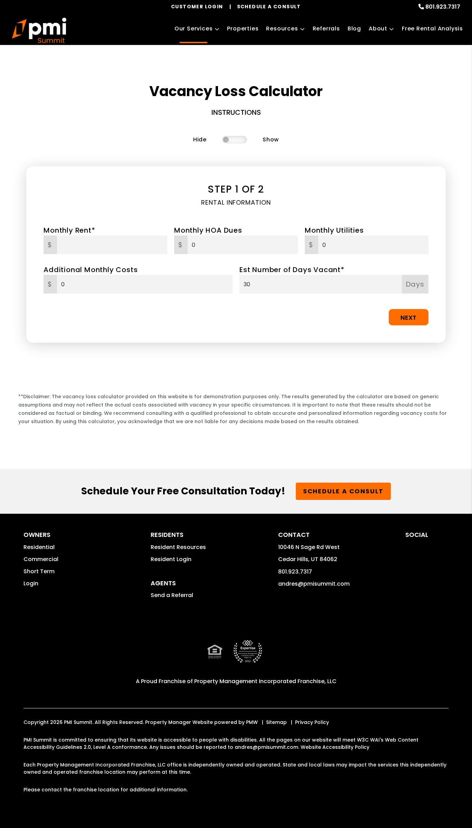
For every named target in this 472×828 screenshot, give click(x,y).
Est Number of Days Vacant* (291, 270)
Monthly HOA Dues (208, 230)
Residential (39, 547)
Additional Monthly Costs (91, 270)
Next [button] (408, 317)
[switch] (234, 139)
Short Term (39, 571)
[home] (39, 30)
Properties (242, 28)
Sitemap (276, 722)
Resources (282, 28)
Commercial (40, 559)
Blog (354, 28)
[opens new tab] (247, 657)
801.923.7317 (442, 7)
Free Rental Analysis (432, 28)
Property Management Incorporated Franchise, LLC (265, 681)
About (378, 28)
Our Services (193, 28)
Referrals (326, 28)
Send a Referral (172, 595)
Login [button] (30, 583)
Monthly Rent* (69, 230)
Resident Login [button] (171, 559)
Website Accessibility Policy (335, 747)
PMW (252, 722)
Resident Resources (178, 547)
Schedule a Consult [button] (343, 491)
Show (271, 139)
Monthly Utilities (334, 230)
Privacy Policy (312, 722)
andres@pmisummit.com (314, 584)
